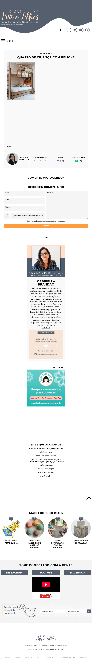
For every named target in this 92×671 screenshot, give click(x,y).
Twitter (40, 160)
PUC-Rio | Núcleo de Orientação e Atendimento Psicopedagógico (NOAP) (46, 461)
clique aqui (61, 221)
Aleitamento (46, 452)
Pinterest (43, 160)
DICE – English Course (46, 456)
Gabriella (24, 159)
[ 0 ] (62, 161)
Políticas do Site (67, 658)
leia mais (46, 328)
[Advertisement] (46, 122)
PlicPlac (61, 649)
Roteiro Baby (46, 476)
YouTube (81, 30)
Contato (83, 658)
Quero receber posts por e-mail (28, 216)
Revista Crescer (46, 465)
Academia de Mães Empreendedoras (46, 449)
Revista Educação (46, 469)
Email (46, 160)
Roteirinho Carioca (46, 473)
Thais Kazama (39, 649)
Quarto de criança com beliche (46, 57)
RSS (87, 30)
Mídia (40, 658)
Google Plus (37, 160)
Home (7, 658)
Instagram (75, 30)
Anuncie (28, 658)
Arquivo (51, 658)
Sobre (17, 658)
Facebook (69, 30)
